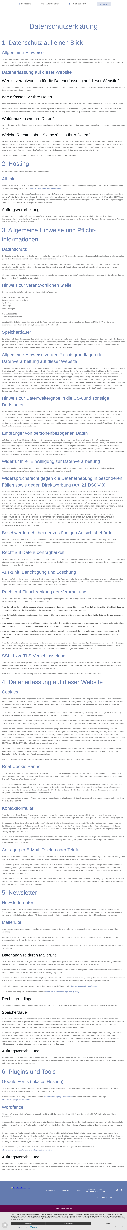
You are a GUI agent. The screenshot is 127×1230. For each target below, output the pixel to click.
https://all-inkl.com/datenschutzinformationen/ (44, 189)
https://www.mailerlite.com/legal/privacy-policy (62, 992)
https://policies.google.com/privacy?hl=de (17, 1100)
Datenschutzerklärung (120, 1226)
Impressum (112, 1226)
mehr (108, 1223)
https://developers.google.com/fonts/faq (58, 1097)
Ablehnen (28, 1223)
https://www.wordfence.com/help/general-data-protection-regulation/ (27, 1150)
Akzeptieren (68, 1223)
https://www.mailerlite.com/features (84, 986)
